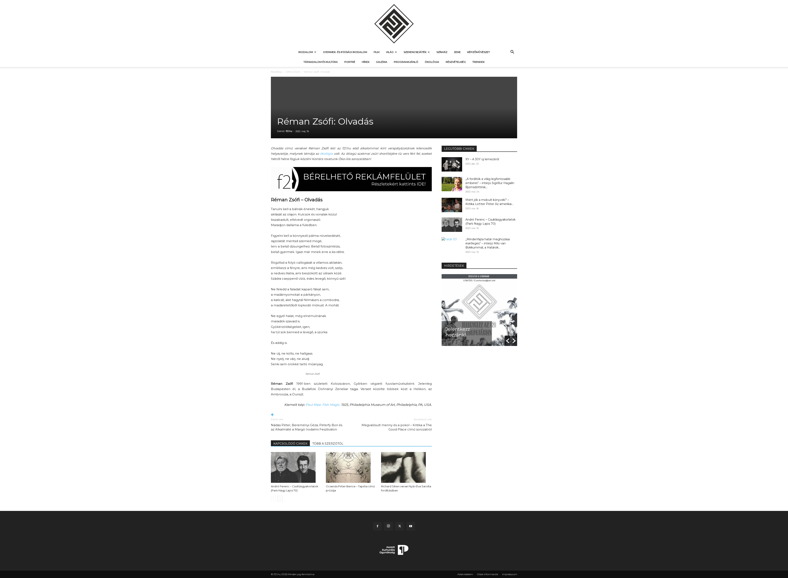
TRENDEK (478, 61)
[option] (479, 310)
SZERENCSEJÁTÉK (415, 52)
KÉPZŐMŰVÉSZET (478, 52)
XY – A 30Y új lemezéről (482, 159)
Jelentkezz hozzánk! (458, 332)
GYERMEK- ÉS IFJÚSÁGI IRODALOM (345, 52)
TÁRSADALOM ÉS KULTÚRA (321, 61)
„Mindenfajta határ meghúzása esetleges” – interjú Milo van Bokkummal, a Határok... (487, 243)
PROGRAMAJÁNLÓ (406, 61)
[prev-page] (273, 498)
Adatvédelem (465, 574)
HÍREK (365, 61)
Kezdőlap (276, 71)
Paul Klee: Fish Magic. (323, 405)
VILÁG (390, 52)
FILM (376, 52)
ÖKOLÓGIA (432, 61)
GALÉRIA (381, 61)
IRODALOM (305, 52)
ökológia (326, 154)
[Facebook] (377, 526)
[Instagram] (388, 526)
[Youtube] (411, 526)
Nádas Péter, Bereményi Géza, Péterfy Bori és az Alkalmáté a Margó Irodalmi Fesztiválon (306, 427)
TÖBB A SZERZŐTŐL (327, 443)
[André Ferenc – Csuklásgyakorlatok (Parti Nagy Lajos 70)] (296, 467)
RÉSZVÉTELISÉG (456, 61)
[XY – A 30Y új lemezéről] (452, 164)
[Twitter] (399, 526)
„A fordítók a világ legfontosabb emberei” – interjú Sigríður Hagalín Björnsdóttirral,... (489, 183)
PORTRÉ (349, 61)
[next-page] (280, 498)
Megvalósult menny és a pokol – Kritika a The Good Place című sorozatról (397, 427)
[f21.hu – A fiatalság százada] (394, 23)
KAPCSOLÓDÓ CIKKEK (290, 443)
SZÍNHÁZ (441, 52)
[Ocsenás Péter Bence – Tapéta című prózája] (351, 467)
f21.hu (289, 131)
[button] (512, 52)
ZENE (457, 52)
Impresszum (509, 574)
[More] (351, 415)
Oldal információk (487, 574)
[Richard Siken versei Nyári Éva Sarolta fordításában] (406, 467)
